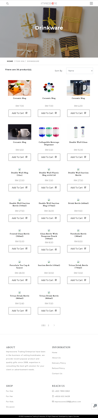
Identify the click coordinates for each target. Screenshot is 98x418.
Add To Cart (19, 113)
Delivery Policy (59, 363)
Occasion (10, 407)
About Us (56, 358)
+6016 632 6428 (62, 396)
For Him (9, 391)
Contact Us (57, 373)
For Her (9, 396)
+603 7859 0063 (62, 391)
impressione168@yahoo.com (67, 401)
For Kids (10, 401)
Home (10, 61)
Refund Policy (58, 368)
